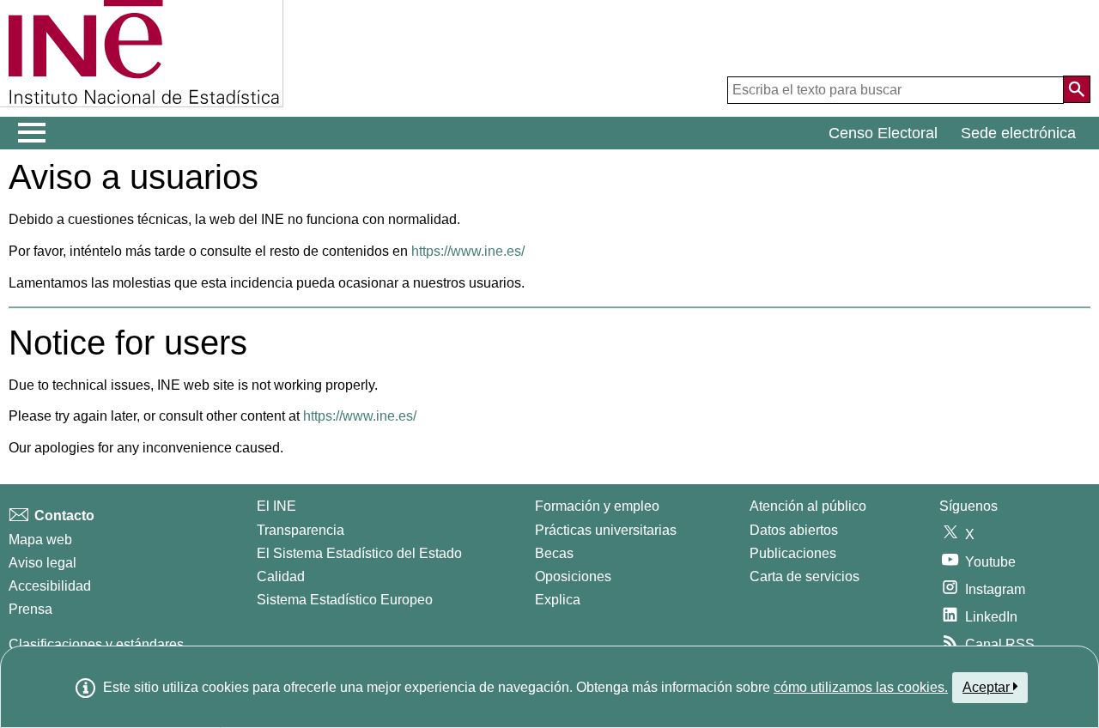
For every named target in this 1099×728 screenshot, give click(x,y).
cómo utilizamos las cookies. (861, 687)
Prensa (30, 609)
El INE (276, 506)
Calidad (281, 576)
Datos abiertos (794, 530)
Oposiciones (573, 576)
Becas (554, 553)
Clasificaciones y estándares (96, 644)
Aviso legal (42, 562)
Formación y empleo (597, 506)
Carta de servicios (804, 576)
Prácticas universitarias (606, 530)
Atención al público (808, 506)
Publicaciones (793, 553)
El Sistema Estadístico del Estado (359, 553)
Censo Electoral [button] (883, 133)
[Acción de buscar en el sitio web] (1076, 89)
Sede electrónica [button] (1018, 133)
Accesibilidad (50, 586)
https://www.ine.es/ (468, 251)
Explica (557, 599)
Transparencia (300, 530)
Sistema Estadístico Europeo (345, 599)
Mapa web (40, 539)
